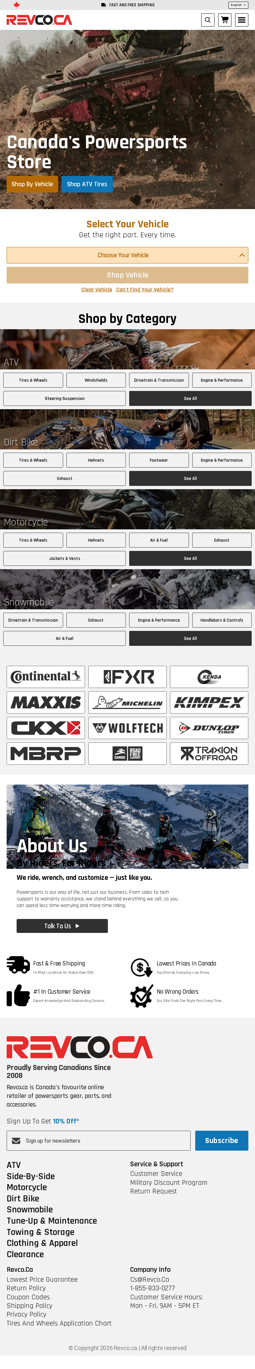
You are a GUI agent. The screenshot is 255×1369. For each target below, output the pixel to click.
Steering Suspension (65, 399)
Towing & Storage (40, 1232)
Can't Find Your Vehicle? (145, 290)
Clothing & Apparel (42, 1243)
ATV (14, 1165)
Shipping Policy (29, 1306)
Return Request (153, 1191)
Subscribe (221, 1141)
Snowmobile (30, 1210)
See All (190, 399)
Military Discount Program (169, 1183)
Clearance (25, 1254)
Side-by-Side (31, 1176)
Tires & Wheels (33, 380)
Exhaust (64, 479)
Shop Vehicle (127, 275)
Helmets (96, 460)
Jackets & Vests (64, 559)
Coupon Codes (28, 1297)
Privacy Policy (26, 1314)
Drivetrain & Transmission (159, 380)
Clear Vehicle (96, 290)
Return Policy (26, 1288)
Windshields (96, 380)
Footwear (159, 460)
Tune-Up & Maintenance (52, 1221)
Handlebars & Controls (222, 620)
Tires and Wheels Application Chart (59, 1323)
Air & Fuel (159, 540)
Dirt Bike (23, 1199)
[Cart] (224, 20)
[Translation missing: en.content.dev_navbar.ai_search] (207, 20)
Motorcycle (27, 1187)
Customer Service (156, 1174)
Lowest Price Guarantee (42, 1279)
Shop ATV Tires (87, 184)
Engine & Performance (222, 380)
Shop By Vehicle (32, 184)
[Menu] (241, 20)
